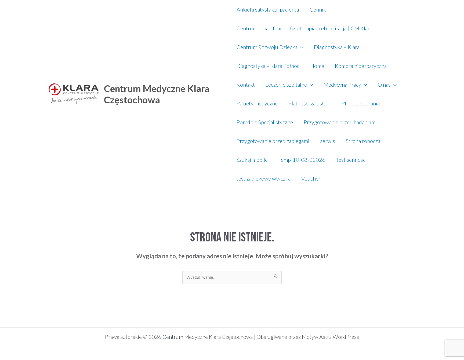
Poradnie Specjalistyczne (265, 122)
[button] (300, 47)
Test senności (351, 159)
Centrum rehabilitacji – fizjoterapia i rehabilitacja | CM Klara (304, 28)
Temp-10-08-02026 (301, 159)
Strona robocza (363, 141)
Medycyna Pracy (342, 84)
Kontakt (246, 84)
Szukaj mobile (252, 159)
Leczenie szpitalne (286, 84)
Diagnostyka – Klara (337, 47)
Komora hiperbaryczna (361, 66)
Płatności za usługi (309, 103)
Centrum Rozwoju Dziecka (267, 47)
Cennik (318, 9)
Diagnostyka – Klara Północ (268, 66)
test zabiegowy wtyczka (264, 178)
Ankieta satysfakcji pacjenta (268, 9)
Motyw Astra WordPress (330, 336)
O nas (384, 84)
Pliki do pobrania (361, 103)
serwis (327, 141)
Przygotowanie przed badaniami (340, 122)
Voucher (311, 178)
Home (317, 66)
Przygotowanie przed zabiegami (273, 141)
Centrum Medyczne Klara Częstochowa (156, 94)
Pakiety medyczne (257, 103)
